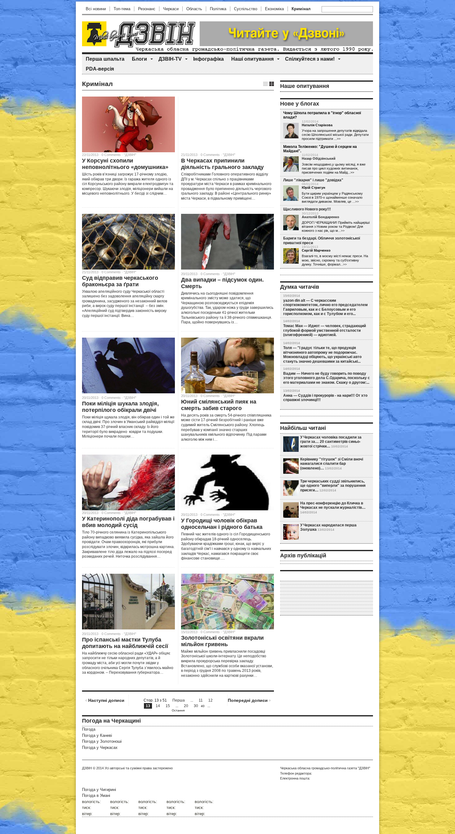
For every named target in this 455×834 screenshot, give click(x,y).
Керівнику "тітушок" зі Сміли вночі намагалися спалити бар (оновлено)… (331, 463)
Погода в (96, 795)
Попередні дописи (248, 700)
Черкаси (171, 8)
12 (210, 700)
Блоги (139, 59)
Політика (218, 8)
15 (168, 706)
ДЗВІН (87, 768)
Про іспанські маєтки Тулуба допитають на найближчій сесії (125, 643)
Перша (178, 700)
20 (186, 706)
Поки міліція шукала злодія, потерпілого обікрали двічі (120, 406)
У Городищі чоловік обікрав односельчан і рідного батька (221, 523)
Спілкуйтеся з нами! (310, 59)
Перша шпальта (105, 59)
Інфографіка (208, 59)
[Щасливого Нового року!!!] (291, 223)
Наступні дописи (106, 700)
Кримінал (301, 8)
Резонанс (146, 8)
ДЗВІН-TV (170, 59)
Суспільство (245, 8)
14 (158, 706)
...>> (355, 201)
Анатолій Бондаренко (320, 217)
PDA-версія (100, 68)
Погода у (97, 735)
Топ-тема (122, 8)
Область (194, 8)
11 (201, 700)
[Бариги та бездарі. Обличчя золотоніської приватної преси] (291, 256)
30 (196, 706)
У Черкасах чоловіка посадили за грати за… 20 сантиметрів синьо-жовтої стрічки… (331, 441)
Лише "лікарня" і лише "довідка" (313, 180)
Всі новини (96, 8)
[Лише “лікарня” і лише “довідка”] (291, 193)
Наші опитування (252, 59)
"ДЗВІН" (130, 155)
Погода (88, 729)
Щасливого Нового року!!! (307, 209)
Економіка (274, 8)
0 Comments (210, 274)
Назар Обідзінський (319, 158)
